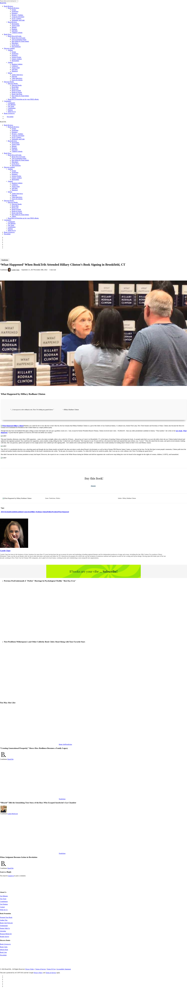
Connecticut (27, 512)
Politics (49, 512)
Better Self (62, 744)
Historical (15, 190)
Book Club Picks (17, 213)
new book (179, 431)
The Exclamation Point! (19, 158)
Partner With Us (5, 928)
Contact (2, 907)
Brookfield (13, 512)
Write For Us (12, 230)
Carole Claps (15, 270)
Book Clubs (3, 947)
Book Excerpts (16, 209)
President (55, 512)
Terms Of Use (51, 969)
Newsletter (7, 234)
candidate (20, 512)
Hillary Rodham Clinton (39, 512)
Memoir (14, 146)
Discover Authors (9, 167)
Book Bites (15, 206)
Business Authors (17, 183)
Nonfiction (15, 130)
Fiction (14, 128)
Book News (7, 153)
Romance (15, 132)
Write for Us (4, 910)
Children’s (15, 185)
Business (14, 148)
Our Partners (4, 904)
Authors (10, 169)
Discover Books (9, 200)
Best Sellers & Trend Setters (20, 160)
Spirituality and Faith (18, 139)
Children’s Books (17, 151)
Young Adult (16, 144)
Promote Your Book (6, 917)
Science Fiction (16, 176)
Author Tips (3, 920)
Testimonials (4, 925)
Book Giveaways (9, 232)
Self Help (15, 149)
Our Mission (11, 223)
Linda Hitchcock (12, 814)
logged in (11, 876)
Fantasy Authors (17, 178)
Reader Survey (4, 936)
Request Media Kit (6, 934)
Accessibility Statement (63, 969)
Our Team (11, 225)
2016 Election (5, 512)
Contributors (11, 227)
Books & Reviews (13, 127)
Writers (10, 192)
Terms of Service (40, 969)
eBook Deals (4, 949)
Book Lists (15, 207)
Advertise (3, 931)
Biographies (15, 142)
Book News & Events (14, 155)
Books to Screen (17, 211)
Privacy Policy (29, 969)
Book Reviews (8, 125)
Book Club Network (6, 923)
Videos (14, 216)
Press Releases (16, 165)
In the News (15, 164)
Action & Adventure (18, 135)
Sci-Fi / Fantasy (16, 137)
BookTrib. (3, 3)
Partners (10, 229)
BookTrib (10, 759)
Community (7, 220)
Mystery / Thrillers (17, 134)
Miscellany (15, 162)
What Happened (63, 512)
